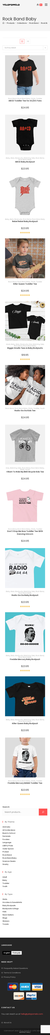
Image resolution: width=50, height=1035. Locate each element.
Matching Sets (29, 158)
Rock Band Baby (23, 98)
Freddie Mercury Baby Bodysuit (25, 659)
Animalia (6, 827)
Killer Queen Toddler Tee (25, 284)
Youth (42, 408)
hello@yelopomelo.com (32, 1014)
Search (6, 807)
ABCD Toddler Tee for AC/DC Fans (25, 100)
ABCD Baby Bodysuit (25, 161)
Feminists (7, 836)
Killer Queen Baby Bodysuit (25, 723)
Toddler (39, 98)
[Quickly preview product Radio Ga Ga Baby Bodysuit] (46, 552)
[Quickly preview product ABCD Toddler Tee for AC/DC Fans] (46, 60)
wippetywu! (25, 1032)
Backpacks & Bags (11, 908)
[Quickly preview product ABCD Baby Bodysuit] (46, 119)
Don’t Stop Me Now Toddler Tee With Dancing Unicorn (25, 532)
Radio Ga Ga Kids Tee (25, 410)
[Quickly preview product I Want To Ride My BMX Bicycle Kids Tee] (46, 429)
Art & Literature (9, 830)
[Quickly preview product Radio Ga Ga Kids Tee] (46, 369)
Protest (6, 851)
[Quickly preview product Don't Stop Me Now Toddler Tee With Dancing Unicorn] (46, 490)
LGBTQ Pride (8, 845)
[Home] (3, 23)
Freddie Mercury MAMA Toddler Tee (25, 783)
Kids (30, 344)
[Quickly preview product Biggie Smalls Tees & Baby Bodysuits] (46, 305)
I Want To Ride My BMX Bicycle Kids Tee (25, 471)
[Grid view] (22, 41)
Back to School (9, 833)
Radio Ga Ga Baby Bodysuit (25, 595)
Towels (6, 924)
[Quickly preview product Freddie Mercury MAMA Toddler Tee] (46, 742)
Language (7, 842)
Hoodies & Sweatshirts (12, 902)
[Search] (43, 812)
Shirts (33, 98)
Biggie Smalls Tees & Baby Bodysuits (25, 348)
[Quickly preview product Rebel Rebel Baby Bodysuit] (46, 180)
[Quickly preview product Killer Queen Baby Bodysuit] (46, 681)
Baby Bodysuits (17, 158)
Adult (8, 344)
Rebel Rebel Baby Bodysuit (25, 221)
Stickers (6, 921)
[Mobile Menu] (45, 5)
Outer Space (8, 848)
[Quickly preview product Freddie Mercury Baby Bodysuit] (46, 617)
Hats (4, 911)
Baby (8, 158)
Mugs (5, 918)
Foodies (6, 839)
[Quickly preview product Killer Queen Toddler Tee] (46, 243)
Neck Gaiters (8, 915)
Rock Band (12, 98)
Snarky (5, 864)
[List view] (28, 41)
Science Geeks (9, 861)
